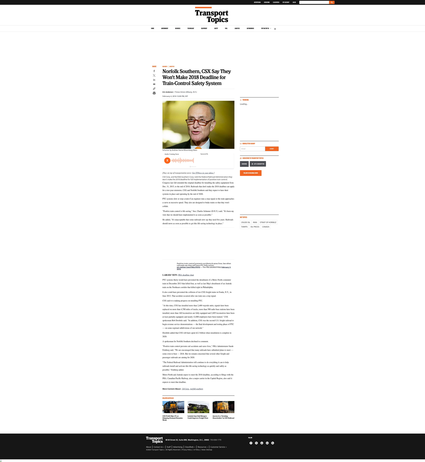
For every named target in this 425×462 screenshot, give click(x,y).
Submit (272, 149)
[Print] (154, 93)
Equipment (204, 28)
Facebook (251, 443)
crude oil (245, 222)
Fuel (226, 28)
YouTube (261, 443)
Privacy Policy (187, 450)
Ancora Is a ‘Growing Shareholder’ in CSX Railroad (223, 417)
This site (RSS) (272, 443)
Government (164, 28)
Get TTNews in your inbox (202, 172)
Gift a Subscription (259, 164)
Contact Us (158, 447)
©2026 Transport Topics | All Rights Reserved (163, 450)
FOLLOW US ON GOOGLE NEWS (250, 173)
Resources (202, 447)
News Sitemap (207, 450)
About (148, 447)
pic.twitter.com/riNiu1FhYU (188, 267)
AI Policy (197, 450)
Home (152, 28)
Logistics (237, 28)
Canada (265, 227)
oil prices (254, 227)
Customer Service (218, 447)
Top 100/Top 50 (265, 28)
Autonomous (250, 28)
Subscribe (267, 2)
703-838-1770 (215, 440)
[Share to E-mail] (154, 85)
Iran (255, 222)
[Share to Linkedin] (154, 80)
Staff (169, 447)
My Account (286, 2)
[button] (154, 89)
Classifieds (276, 2)
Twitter (256, 443)
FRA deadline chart (186, 274)
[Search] (332, 2)
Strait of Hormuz (268, 222)
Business (177, 28)
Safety (216, 28)
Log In (294, 2)
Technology (190, 28)
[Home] (212, 15)
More (275, 29)
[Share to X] (154, 76)
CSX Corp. (185, 389)
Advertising (257, 2)
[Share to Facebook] (154, 71)
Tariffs (244, 227)
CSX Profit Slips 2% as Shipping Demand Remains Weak (172, 418)
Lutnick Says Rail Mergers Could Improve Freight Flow (198, 417)
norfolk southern (196, 389)
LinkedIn (267, 443)
